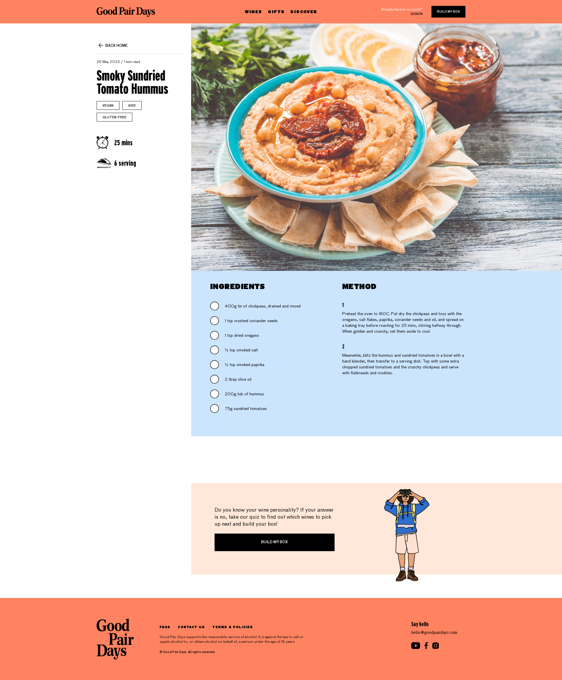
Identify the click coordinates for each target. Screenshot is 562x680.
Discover (303, 11)
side (132, 105)
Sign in (417, 14)
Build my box (448, 11)
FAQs (165, 627)
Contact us (191, 627)
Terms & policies (232, 627)
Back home (116, 46)
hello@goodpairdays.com (434, 632)
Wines (253, 11)
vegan (108, 105)
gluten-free (114, 117)
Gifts (276, 11)
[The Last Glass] (126, 11)
